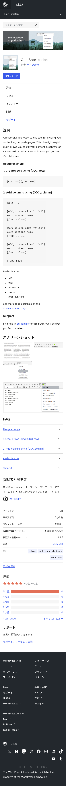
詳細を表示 (9, 566)
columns (33, 551)
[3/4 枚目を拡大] (27, 365)
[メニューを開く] (61, 4)
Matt (7, 719)
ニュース (8, 666)
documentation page (14, 308)
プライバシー (10, 677)
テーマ (38, 666)
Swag (39, 703)
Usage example (11, 429)
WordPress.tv (12, 703)
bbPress (9, 724)
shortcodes (56, 557)
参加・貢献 (41, 687)
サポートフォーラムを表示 (18, 641)
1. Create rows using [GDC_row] (21, 439)
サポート (11, 119)
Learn (6, 687)
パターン (39, 677)
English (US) (57, 544)
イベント (39, 692)
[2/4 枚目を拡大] (58, 346)
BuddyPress (11, 729)
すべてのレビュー (53, 618)
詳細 (8, 87)
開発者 (6, 698)
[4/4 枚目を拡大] (58, 386)
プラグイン (41, 671)
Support (7, 468)
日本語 (14, 743)
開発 (8, 111)
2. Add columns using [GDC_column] (23, 448)
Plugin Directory (11, 14)
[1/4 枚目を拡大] (27, 346)
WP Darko (33, 64)
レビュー (11, 95)
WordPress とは (12, 660)
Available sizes (11, 458)
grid (41, 551)
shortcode (57, 551)
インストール (13, 103)
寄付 (39, 698)
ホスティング (10, 671)
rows (47, 551)
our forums (23, 323)
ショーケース (42, 660)
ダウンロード (11, 75)
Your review (9, 618)
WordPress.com (13, 713)
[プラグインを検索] (36, 25)
